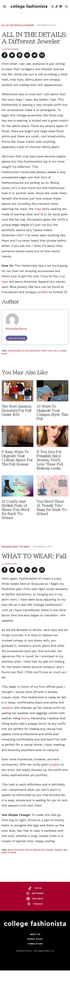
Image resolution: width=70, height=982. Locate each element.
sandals (42, 292)
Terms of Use (35, 944)
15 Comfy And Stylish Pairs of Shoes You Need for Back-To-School (15, 510)
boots (25, 718)
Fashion (29, 25)
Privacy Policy (35, 939)
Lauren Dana (10, 564)
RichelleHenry (11, 49)
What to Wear (20, 547)
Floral (62, 351)
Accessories (14, 351)
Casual (49, 850)
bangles (54, 764)
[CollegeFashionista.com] (29, 6)
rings (37, 209)
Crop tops (46, 351)
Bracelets (39, 850)
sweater (7, 707)
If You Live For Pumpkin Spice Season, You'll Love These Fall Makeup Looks (50, 460)
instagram (38, 893)
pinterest (38, 899)
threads (37, 904)
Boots (29, 850)
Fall (55, 351)
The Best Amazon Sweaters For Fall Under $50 (16, 410)
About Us (35, 934)
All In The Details (12, 25)
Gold (4, 354)
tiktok (38, 888)
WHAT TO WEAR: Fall (34, 556)
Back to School (16, 850)
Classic (58, 850)
